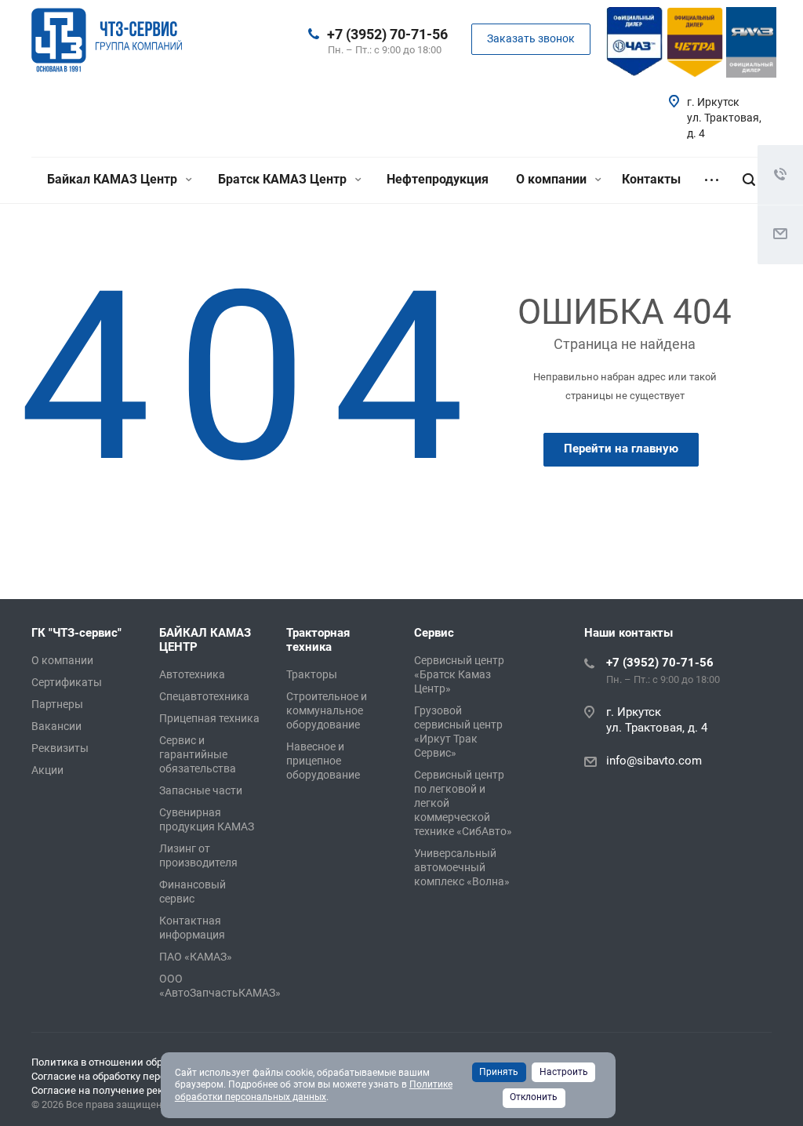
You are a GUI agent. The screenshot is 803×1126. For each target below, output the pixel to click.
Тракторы (311, 674)
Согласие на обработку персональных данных (142, 1076)
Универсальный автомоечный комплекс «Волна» (462, 867)
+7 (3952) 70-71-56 (387, 34)
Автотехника (192, 674)
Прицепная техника (209, 718)
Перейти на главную (621, 448)
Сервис (434, 633)
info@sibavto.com (654, 761)
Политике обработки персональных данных (313, 1090)
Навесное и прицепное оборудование (323, 760)
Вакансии (56, 726)
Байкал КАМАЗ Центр (113, 179)
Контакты (651, 179)
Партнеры (57, 704)
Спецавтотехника (204, 696)
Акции (47, 770)
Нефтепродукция (438, 179)
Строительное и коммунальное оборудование (326, 710)
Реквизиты (60, 748)
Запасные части (200, 790)
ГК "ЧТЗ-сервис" (76, 633)
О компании (553, 179)
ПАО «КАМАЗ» (195, 956)
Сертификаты (66, 682)
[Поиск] (749, 180)
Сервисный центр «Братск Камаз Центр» (459, 674)
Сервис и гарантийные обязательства (197, 754)
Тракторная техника (318, 640)
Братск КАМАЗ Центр (284, 179)
